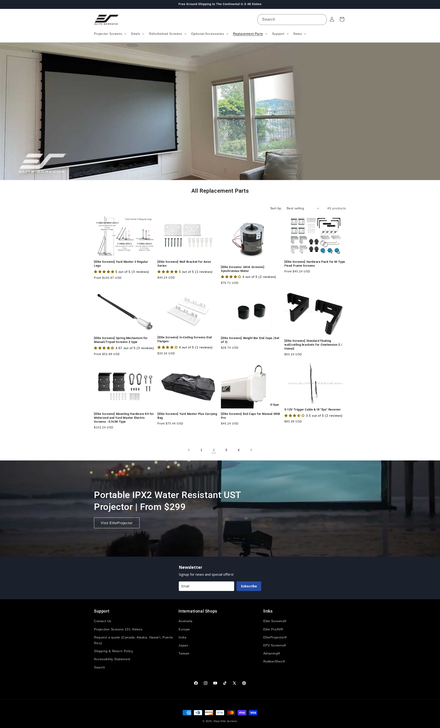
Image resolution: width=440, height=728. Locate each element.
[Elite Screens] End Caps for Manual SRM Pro (250, 415)
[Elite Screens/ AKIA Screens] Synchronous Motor (242, 269)
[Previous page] (189, 450)
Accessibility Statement (112, 659)
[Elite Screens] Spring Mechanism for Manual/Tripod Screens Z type (121, 340)
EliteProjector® (275, 637)
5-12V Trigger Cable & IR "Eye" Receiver (312, 409)
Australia (185, 621)
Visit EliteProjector (117, 523)
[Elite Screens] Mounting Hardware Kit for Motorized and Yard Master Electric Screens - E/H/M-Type (124, 417)
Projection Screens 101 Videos (118, 629)
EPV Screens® (274, 645)
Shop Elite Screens (225, 721)
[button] (109, 33)
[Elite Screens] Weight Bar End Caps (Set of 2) (250, 340)
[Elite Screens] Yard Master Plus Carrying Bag (187, 415)
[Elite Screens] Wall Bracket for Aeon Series (184, 263)
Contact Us (102, 621)
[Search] (321, 19)
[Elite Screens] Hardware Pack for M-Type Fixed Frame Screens (314, 263)
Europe (184, 629)
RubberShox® (274, 661)
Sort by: (276, 208)
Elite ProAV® (273, 629)
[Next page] (251, 450)
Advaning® (271, 653)
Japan (183, 645)
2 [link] (214, 450)
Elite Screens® (274, 621)
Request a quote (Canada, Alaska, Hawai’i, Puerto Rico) (133, 640)
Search (99, 667)
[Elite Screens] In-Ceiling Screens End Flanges (184, 339)
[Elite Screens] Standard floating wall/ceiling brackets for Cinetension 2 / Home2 (313, 344)
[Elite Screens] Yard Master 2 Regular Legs (121, 263)
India (182, 637)
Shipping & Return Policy (113, 651)
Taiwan (184, 653)
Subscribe (249, 586)
